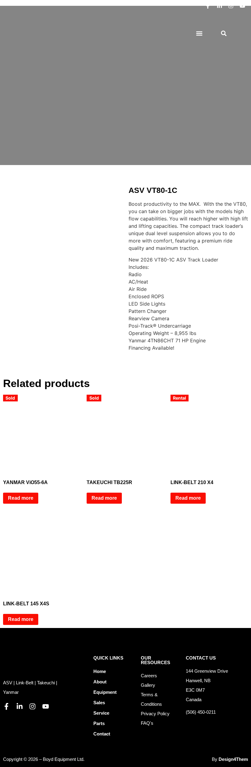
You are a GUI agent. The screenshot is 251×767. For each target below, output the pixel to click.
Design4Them (233, 759)
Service (101, 713)
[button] (199, 33)
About (100, 681)
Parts (99, 723)
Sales (99, 702)
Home (99, 671)
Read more (20, 498)
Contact (101, 733)
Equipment (105, 692)
